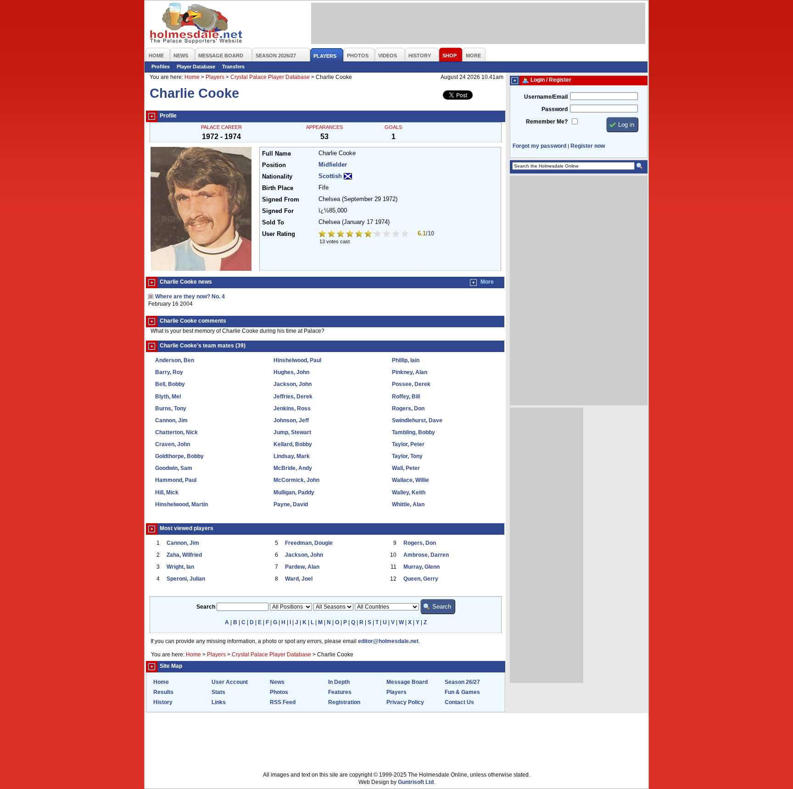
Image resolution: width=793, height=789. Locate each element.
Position (274, 165)
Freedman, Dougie (309, 543)
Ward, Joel (299, 579)
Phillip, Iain (405, 360)
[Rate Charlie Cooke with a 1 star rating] (323, 234)
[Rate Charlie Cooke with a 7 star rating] (378, 234)
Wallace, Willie (410, 480)
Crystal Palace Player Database (270, 77)
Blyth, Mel (168, 396)
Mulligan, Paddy (294, 492)
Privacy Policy (405, 702)
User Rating (278, 234)
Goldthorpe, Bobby (179, 456)
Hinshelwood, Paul (297, 360)
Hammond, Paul (175, 480)
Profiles (160, 66)
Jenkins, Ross (292, 408)
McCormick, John (296, 480)
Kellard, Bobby (293, 444)
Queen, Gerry (420, 579)
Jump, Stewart (292, 432)
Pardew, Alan (302, 567)
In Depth (339, 682)
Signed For (278, 211)
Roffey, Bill (406, 396)
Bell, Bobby (170, 384)
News (277, 682)
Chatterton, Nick (176, 432)
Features (340, 692)
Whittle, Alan (408, 504)
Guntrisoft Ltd (416, 782)
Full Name (276, 154)
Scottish (330, 176)
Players (215, 77)
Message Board (407, 682)
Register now (587, 146)
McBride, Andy (293, 468)
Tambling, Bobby (413, 432)
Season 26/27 (462, 682)
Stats (218, 692)
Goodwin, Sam (173, 468)
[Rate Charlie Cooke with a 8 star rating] (387, 234)
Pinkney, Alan (409, 372)
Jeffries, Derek (293, 396)
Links (219, 702)
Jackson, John (293, 384)
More (487, 282)
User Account (230, 682)
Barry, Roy (169, 372)
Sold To (273, 222)
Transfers (233, 66)
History (163, 702)
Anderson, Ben (174, 360)
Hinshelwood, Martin (181, 504)
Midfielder (332, 165)
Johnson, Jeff (291, 420)
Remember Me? (547, 121)
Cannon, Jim (171, 420)
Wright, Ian (180, 567)
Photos (279, 692)
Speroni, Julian (186, 579)
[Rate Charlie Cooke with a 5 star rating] (359, 234)
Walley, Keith (408, 492)
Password (555, 109)
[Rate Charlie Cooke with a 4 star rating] (350, 234)
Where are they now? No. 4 (190, 296)
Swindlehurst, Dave (417, 420)
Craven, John (172, 444)
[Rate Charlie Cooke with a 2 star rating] (332, 234)
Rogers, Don (408, 408)
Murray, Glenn (421, 567)
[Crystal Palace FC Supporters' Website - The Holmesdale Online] (196, 24)
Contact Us (459, 702)
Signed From (280, 199)
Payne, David (291, 504)
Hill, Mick (167, 492)
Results (163, 692)
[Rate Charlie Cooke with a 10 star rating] (405, 234)
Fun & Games (462, 692)
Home (192, 77)
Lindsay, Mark (292, 456)
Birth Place (277, 188)
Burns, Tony (170, 408)
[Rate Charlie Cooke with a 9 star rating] (396, 234)
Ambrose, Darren (426, 555)
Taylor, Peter (408, 444)
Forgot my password (539, 146)
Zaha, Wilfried (184, 555)
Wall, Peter (406, 468)
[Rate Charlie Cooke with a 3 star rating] (341, 234)
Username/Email (546, 97)
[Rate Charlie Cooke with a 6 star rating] (369, 234)
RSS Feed (283, 702)
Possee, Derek (411, 384)
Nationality (277, 176)
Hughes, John (291, 372)
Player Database (196, 66)
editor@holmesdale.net (388, 641)
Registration (344, 702)
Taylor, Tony (407, 456)
